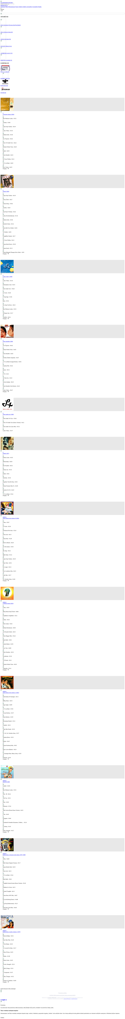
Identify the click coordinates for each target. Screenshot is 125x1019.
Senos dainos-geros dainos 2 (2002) (11, 692)
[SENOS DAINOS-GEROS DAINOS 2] (7, 688)
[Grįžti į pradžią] (1, 1)
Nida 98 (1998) (6, 781)
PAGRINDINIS (4, 2)
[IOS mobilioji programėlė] (3, 1000)
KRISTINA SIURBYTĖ (6, 60)
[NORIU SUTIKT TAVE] (7, 410)
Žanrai (16, 6)
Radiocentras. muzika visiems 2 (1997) (11, 931)
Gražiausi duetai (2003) (8, 603)
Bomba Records (4, 85)
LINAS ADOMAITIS (6, 39)
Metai (6, 6)
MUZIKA (10, 2)
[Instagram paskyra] (1, 1000)
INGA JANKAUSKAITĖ (7, 32)
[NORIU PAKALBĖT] (7, 337)
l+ (3, 113)
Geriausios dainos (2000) (8, 114)
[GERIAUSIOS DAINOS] (7, 110)
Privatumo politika (62, 993)
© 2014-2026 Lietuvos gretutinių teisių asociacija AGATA (62, 995)
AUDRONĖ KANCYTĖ (6, 53)
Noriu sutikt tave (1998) (8, 414)
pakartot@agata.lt (67, 998)
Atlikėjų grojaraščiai (27, 6)
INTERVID (3, 92)
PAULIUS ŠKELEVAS (6, 46)
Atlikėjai (20, 6)
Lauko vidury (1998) (7, 276)
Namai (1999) (6, 191)
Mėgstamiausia (11, 6)
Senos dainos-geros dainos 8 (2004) (11, 518)
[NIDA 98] (7, 777)
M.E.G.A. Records (5, 71)
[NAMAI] (7, 187)
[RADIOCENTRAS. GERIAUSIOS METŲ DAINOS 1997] (7, 850)
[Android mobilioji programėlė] (4, 1000)
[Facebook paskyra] (2, 1000)
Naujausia (3, 6)
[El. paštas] (6, 1000)
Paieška (39, 6)
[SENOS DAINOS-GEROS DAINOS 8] (7, 514)
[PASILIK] (7, 449)
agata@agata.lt (74, 998)
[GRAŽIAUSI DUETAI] (7, 599)
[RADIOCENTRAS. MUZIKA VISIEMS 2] (7, 927)
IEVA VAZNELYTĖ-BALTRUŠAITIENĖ (11, 25)
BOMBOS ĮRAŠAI (5, 78)
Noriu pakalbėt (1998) (8, 341)
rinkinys (4, 517)
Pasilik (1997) (6, 453)
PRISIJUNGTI (4, 5)
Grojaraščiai (35, 6)
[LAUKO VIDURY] (7, 272)
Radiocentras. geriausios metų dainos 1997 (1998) (14, 854)
